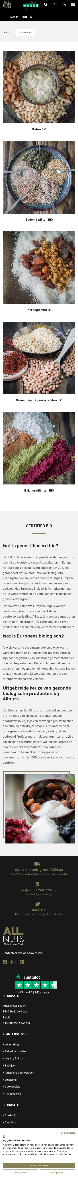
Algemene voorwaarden (19, 1072)
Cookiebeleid (12, 1086)
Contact (10, 1115)
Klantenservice (15, 1034)
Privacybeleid (13, 1093)
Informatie (11, 1105)
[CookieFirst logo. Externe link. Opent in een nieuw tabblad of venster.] (4, 1136)
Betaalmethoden (15, 1051)
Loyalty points (14, 1058)
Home (6, 32)
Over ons (10, 1122)
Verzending (12, 1044)
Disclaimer (11, 1079)
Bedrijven (10, 1065)
